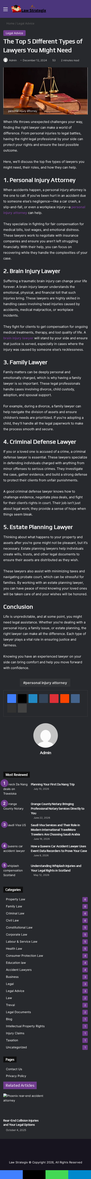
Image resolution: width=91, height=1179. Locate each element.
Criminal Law (15, 913)
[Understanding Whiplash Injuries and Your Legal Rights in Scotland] (15, 872)
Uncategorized (16, 1047)
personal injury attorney (46, 682)
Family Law (14, 906)
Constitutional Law (19, 927)
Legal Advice (25, 23)
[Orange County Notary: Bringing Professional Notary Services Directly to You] (15, 810)
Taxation (12, 1040)
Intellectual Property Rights (25, 1026)
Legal (10, 984)
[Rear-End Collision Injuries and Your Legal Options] (23, 1105)
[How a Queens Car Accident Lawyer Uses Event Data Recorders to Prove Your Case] (15, 852)
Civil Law (12, 920)
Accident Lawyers (19, 969)
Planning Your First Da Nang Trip (53, 784)
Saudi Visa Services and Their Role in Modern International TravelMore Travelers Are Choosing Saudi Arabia (55, 829)
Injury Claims (15, 1033)
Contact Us (14, 1069)
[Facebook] (11, 698)
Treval (10, 1005)
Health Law (14, 948)
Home (10, 23)
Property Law (15, 899)
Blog (9, 1019)
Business (12, 977)
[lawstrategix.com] (28, 9)
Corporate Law (16, 934)
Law (9, 998)
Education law (16, 962)
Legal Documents (18, 1012)
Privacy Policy (16, 1076)
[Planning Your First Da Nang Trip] (15, 790)
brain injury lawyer (18, 338)
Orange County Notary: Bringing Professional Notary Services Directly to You (57, 808)
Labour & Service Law (21, 941)
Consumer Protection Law (24, 955)
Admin (13, 60)
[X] (22, 698)
